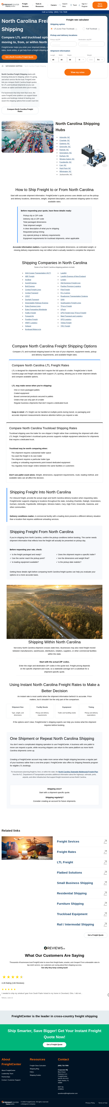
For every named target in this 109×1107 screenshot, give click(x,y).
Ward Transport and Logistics (71, 316)
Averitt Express (31, 283)
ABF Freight (29, 276)
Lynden (63, 280)
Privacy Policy (90, 1103)
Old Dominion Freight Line (70, 283)
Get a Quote (100, 5)
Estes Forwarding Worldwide (36, 309)
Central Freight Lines (33, 290)
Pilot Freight (65, 290)
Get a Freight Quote (95, 935)
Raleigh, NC (64, 150)
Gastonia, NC (65, 143)
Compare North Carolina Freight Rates (20, 110)
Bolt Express (30, 286)
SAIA (63, 300)
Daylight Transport (32, 300)
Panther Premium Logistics (71, 286)
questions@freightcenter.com (68, 1093)
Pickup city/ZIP (55, 39)
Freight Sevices (68, 841)
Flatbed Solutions (69, 872)
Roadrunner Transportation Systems (74, 296)
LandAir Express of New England (73, 276)
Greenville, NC (65, 147)
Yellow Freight (66, 323)
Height (69, 55)
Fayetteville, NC (66, 162)
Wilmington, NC (65, 171)
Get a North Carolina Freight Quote (19, 57)
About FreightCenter (8, 1070)
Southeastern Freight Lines (71, 303)
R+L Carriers (65, 293)
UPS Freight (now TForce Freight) (73, 313)
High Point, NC (65, 168)
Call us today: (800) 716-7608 (54, 12)
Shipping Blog (34, 1069)
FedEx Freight (30, 313)
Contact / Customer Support (11, 1080)
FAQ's (32, 1072)
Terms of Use (102, 1103)
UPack (63, 309)
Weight (89, 55)
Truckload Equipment (72, 914)
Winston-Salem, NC (67, 159)
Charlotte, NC (65, 140)
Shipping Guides (35, 1075)
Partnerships (6, 1077)
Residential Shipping (72, 893)
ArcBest (28, 280)
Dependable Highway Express (36, 303)
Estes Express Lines (33, 306)
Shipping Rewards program (86, 763)
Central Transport (31, 293)
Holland (28, 326)
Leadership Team (7, 1073)
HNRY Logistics (31, 323)
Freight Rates (66, 852)
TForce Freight (66, 306)
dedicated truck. (28, 439)
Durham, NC (64, 156)
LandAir (64, 273)
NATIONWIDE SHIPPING (14, 66)
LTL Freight (65, 862)
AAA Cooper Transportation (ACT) (38, 273)
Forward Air (29, 316)
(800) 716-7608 (63, 1065)
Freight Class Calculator (38, 1065)
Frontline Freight (31, 319)
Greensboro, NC (66, 153)
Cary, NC (63, 165)
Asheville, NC (65, 137)
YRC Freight (65, 326)
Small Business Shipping (75, 883)
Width (61, 55)
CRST (27, 296)
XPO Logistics (66, 319)
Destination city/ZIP (84, 39)
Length (52, 55)
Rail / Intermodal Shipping (75, 924)
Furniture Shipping (70, 903)
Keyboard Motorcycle (33, 329)
